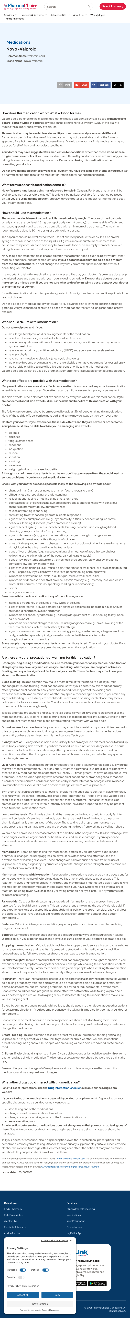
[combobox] (66, 6)
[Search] (90, 6)
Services (9, 14)
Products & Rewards (32, 14)
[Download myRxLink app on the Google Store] (97, 1283)
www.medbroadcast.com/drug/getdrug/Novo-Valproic (70, 1166)
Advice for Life (58, 14)
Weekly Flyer (97, 14)
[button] (64, 85)
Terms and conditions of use (70, 1158)
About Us (78, 14)
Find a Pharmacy (15, 18)
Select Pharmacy (112, 6)
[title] (79, 1283)
